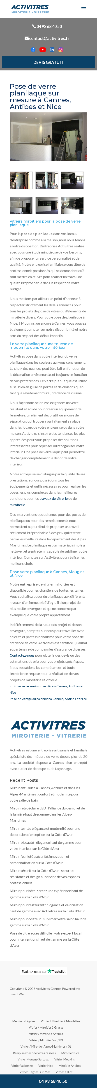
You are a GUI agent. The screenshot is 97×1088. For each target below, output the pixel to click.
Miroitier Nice (70, 1053)
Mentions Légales (23, 1021)
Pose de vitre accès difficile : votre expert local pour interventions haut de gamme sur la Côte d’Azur (45, 939)
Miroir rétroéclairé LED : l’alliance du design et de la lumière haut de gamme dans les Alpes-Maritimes (47, 814)
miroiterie (17, 504)
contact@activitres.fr (49, 38)
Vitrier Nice (45, 1065)
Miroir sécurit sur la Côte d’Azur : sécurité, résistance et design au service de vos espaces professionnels (45, 876)
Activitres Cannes (48, 988)
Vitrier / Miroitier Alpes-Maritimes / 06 (46, 1046)
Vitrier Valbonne (22, 1065)
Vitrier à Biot (64, 1072)
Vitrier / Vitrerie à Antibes (46, 1034)
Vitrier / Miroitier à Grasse (46, 1027)
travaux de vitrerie (53, 498)
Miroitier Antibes (70, 1065)
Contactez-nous (22, 655)
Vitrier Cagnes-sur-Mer (35, 1072)
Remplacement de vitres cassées (34, 1053)
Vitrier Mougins (64, 1059)
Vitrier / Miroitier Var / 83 (46, 1040)
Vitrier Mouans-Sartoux (33, 1059)
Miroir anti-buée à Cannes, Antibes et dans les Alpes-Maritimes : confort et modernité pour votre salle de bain (45, 794)
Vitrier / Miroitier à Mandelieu (60, 1021)
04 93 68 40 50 (49, 26)
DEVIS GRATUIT (48, 62)
